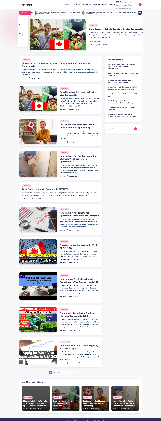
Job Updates (83, 25)
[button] (84, 41)
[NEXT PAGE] (71, 376)
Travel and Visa (65, 345)
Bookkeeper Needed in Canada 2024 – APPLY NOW (122, 112)
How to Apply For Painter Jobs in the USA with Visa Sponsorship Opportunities (85, 12)
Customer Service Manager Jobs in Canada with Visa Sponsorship (33, 12)
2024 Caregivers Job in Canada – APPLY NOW (126, 12)
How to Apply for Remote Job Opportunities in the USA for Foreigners (122, 105)
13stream (26, 4)
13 (66, 376)
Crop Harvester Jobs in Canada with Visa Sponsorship (105, 29)
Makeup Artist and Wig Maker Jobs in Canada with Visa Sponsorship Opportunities (121, 70)
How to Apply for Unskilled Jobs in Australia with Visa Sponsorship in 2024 (122, 119)
